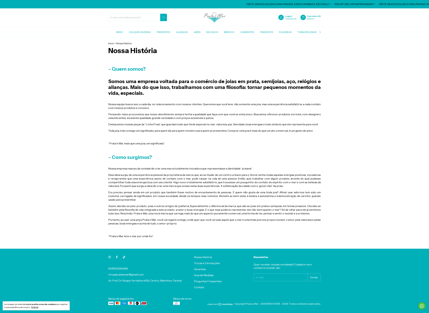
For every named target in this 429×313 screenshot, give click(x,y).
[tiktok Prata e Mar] (124, 257)
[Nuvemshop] (220, 304)
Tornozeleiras (307, 32)
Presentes (163, 32)
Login (288, 16)
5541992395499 (118, 268)
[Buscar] (163, 17)
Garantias (200, 269)
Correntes (247, 32)
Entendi (34, 307)
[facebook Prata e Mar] (116, 257)
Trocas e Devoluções (207, 263)
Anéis (197, 32)
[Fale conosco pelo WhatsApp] (422, 306)
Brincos (229, 32)
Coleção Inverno (140, 32)
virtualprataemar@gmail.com (126, 274)
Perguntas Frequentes (208, 281)
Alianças (182, 32)
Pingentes (266, 32)
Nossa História (203, 257)
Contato (199, 287)
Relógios (212, 32)
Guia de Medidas (204, 275)
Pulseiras (285, 32)
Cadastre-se (290, 18)
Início (119, 32)
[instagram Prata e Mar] (109, 257)
